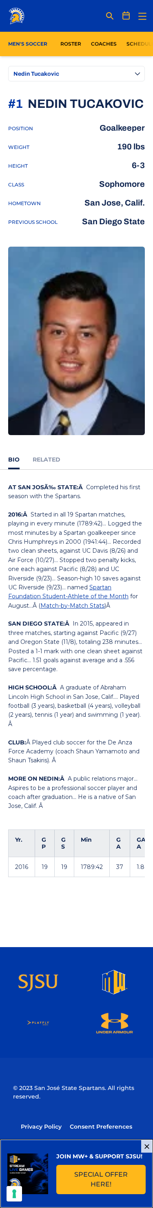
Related (46, 459)
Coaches (104, 44)
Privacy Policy (41, 1126)
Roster (70, 44)
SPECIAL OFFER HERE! (110, 1179)
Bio (14, 459)
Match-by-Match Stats (72, 605)
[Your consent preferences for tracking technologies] (14, 1193)
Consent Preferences (101, 1126)
